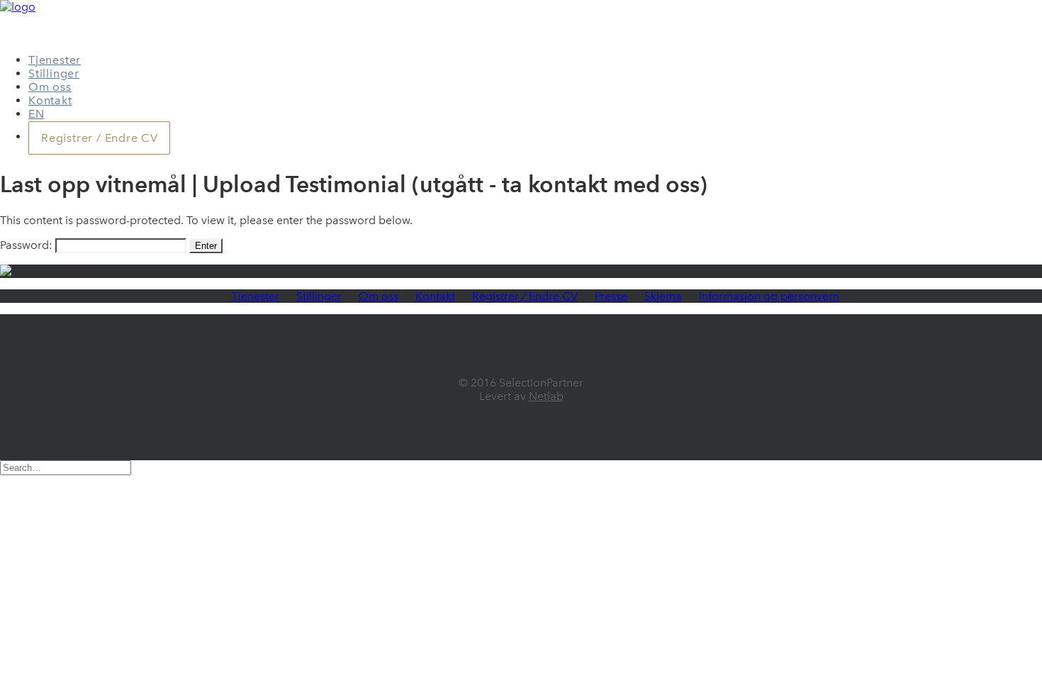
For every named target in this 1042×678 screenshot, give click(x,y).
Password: (27, 245)
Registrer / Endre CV (525, 296)
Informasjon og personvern (769, 296)
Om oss (50, 87)
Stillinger (53, 73)
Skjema (663, 296)
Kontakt (50, 100)
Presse (611, 296)
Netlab (546, 396)
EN (36, 114)
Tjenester (54, 60)
